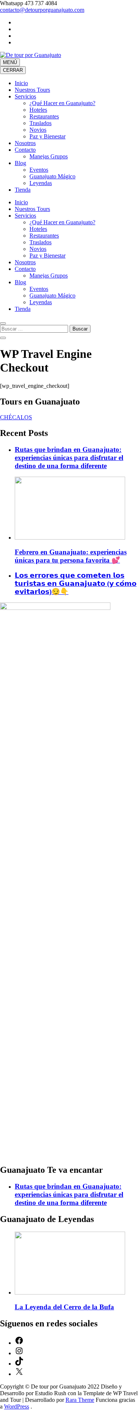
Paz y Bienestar (47, 136)
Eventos (38, 170)
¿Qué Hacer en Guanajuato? (62, 103)
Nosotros (25, 143)
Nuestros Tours (32, 90)
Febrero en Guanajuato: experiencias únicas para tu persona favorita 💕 (71, 556)
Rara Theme (80, 1400)
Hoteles (38, 110)
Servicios (25, 96)
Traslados (40, 123)
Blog (20, 163)
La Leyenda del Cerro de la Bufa (64, 1307)
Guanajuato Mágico (52, 176)
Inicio (21, 83)
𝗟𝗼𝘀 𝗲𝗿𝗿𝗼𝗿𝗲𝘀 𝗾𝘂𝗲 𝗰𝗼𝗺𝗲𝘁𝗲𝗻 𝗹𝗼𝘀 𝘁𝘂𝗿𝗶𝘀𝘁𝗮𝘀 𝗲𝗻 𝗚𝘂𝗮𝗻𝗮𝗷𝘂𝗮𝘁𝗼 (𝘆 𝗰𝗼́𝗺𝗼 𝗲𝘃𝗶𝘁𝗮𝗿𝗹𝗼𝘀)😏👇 (76, 583)
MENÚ (10, 62)
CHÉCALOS (16, 417)
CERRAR (13, 70)
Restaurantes (44, 116)
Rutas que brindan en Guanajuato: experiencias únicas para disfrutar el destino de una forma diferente (69, 458)
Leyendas (40, 183)
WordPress (16, 1406)
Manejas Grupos (48, 156)
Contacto (25, 150)
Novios (37, 130)
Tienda (23, 190)
